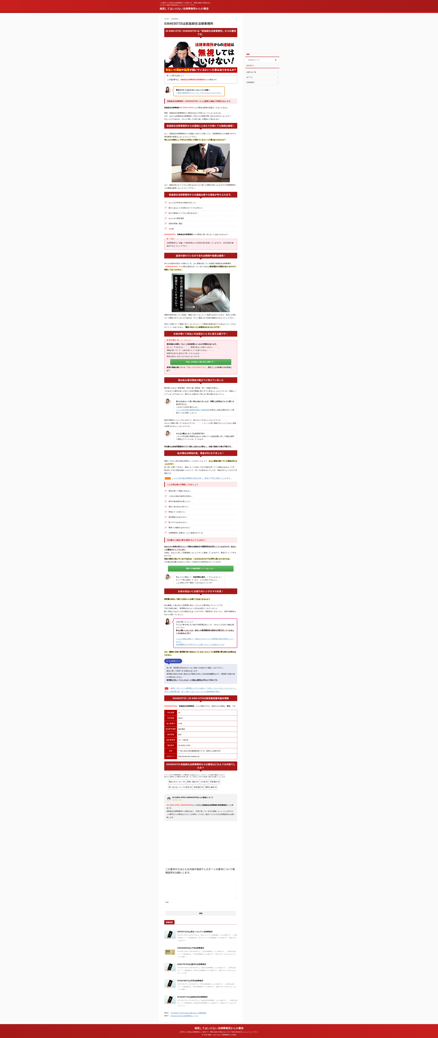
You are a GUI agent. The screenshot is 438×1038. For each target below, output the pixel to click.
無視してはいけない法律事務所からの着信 (184, 8)
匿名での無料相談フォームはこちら (200, 568)
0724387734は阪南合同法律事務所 (192, 997)
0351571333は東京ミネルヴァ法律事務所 (195, 931)
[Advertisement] (200, 840)
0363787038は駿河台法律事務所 (191, 964)
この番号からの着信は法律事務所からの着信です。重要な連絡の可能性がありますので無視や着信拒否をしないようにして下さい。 (219, 1032)
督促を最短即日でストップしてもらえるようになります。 (200, 93)
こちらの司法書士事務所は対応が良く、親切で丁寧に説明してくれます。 (202, 478)
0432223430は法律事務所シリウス (184, 1016)
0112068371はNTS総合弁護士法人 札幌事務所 (188, 1013)
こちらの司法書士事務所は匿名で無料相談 (192, 410)
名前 (167, 902)
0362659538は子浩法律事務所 (190, 948)
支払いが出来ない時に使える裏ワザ (199, 362)
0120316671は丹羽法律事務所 (190, 980)
